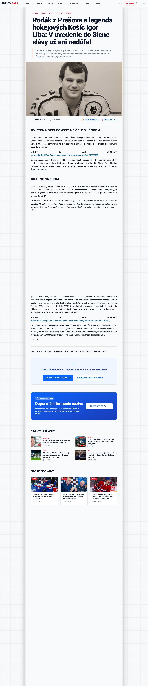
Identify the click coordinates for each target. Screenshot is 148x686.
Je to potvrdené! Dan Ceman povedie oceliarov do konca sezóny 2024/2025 (64, 155)
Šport (60, 13)
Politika (60, 3)
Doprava (86, 3)
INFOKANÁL (130, 3)
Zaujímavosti (73, 3)
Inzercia (98, 3)
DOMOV (35, 13)
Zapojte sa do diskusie (58, 378)
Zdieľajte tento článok (90, 378)
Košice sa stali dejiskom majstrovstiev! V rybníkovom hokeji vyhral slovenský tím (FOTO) (70, 320)
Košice (50, 3)
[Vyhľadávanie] (119, 3)
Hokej (43, 13)
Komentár (39, 3)
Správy (27, 3)
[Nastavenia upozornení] (139, 3)
